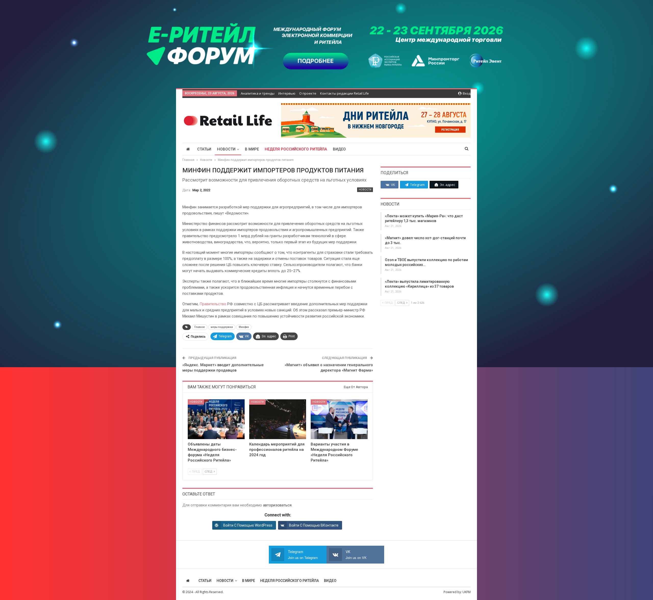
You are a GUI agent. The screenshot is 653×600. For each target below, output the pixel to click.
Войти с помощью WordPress (247, 525)
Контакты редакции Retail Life (344, 93)
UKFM (466, 592)
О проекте (307, 93)
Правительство (212, 304)
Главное (199, 327)
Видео (339, 149)
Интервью (286, 93)
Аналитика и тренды (257, 93)
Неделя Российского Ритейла (296, 149)
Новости (226, 149)
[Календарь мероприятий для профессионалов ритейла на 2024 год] (277, 419)
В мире (252, 149)
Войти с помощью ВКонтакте (313, 525)
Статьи (204, 149)
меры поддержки (222, 327)
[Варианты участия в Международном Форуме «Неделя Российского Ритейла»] (339, 419)
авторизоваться (277, 505)
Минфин (244, 327)
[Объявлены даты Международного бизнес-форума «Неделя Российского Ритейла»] (216, 419)
